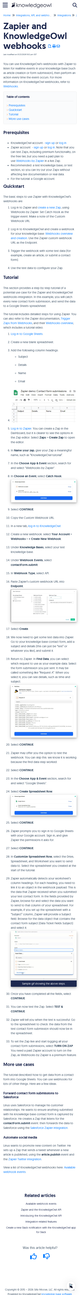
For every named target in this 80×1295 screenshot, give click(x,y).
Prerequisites (17, 105)
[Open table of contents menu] (6, 4)
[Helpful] (34, 1257)
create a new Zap (49, 207)
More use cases (19, 119)
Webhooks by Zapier (30, 161)
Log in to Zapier (21, 428)
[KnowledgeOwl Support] (31, 3)
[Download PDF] (50, 46)
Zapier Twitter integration (24, 1159)
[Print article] (54, 46)
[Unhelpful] (46, 1257)
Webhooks (10, 86)
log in (62, 143)
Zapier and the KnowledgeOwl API (41, 1209)
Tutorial (13, 114)
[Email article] (58, 46)
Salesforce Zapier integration (49, 1128)
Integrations (64, 15)
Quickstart (15, 110)
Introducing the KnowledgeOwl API (41, 1215)
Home (7, 15)
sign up (50, 143)
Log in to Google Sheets (27, 334)
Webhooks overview (59, 323)
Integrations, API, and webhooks (35, 15)
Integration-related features (41, 1221)
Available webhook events (41, 1203)
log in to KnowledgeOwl (44, 526)
